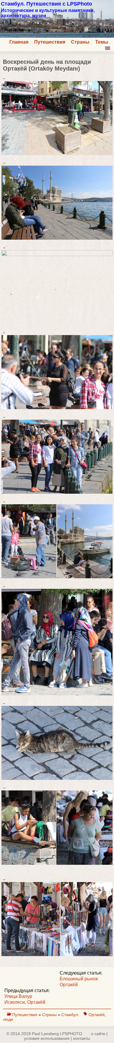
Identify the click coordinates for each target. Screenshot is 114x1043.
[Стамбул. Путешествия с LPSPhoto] (57, 36)
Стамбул (70, 1014)
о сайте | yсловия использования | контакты (66, 1036)
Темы (101, 42)
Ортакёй (97, 1014)
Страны (80, 42)
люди (8, 1019)
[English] (107, 48)
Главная (18, 42)
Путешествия (49, 42)
